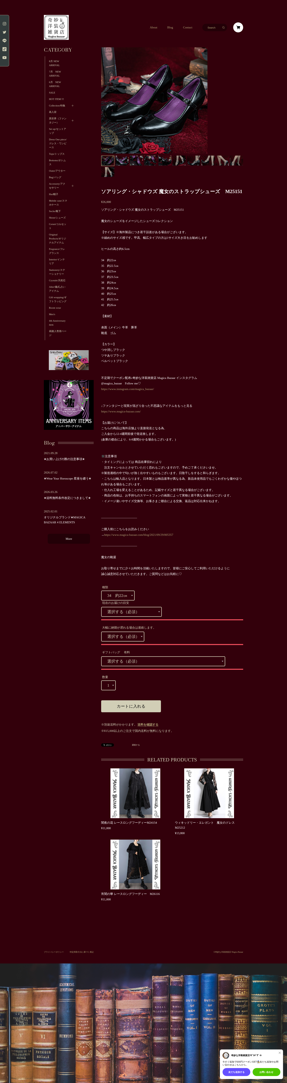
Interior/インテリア (57, 261)
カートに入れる (131, 706)
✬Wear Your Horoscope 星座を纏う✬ (67, 478)
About (153, 27)
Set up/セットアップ (57, 131)
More (69, 538)
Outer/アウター (57, 171)
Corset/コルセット (57, 226)
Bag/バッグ (55, 177)
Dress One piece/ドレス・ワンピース (58, 143)
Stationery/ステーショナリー (57, 272)
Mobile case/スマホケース (58, 202)
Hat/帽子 (53, 194)
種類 (105, 587)
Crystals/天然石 (57, 280)
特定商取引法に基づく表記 (82, 952)
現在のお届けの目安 (115, 603)
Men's (52, 314)
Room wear (55, 307)
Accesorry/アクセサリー (57, 185)
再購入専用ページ (57, 333)
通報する (136, 745)
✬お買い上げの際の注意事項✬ (64, 459)
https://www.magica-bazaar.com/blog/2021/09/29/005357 (138, 534)
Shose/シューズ (57, 217)
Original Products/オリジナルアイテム (57, 238)
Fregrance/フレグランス (57, 251)
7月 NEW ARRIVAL (56, 73)
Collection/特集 (57, 105)
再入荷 (52, 112)
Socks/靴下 (55, 211)
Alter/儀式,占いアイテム (57, 289)
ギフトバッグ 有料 (116, 652)
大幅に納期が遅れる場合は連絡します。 (129, 627)
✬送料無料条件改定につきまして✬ (67, 498)
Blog (170, 27)
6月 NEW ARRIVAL (55, 84)
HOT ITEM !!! (56, 99)
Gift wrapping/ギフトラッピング (58, 299)
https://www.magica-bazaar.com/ (121, 411)
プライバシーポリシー (54, 952)
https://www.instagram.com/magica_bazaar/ (127, 389)
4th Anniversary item (57, 322)
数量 (105, 677)
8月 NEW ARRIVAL (54, 63)
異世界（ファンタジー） (57, 120)
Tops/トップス (57, 154)
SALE (52, 92)
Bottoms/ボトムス (57, 162)
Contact (187, 27)
